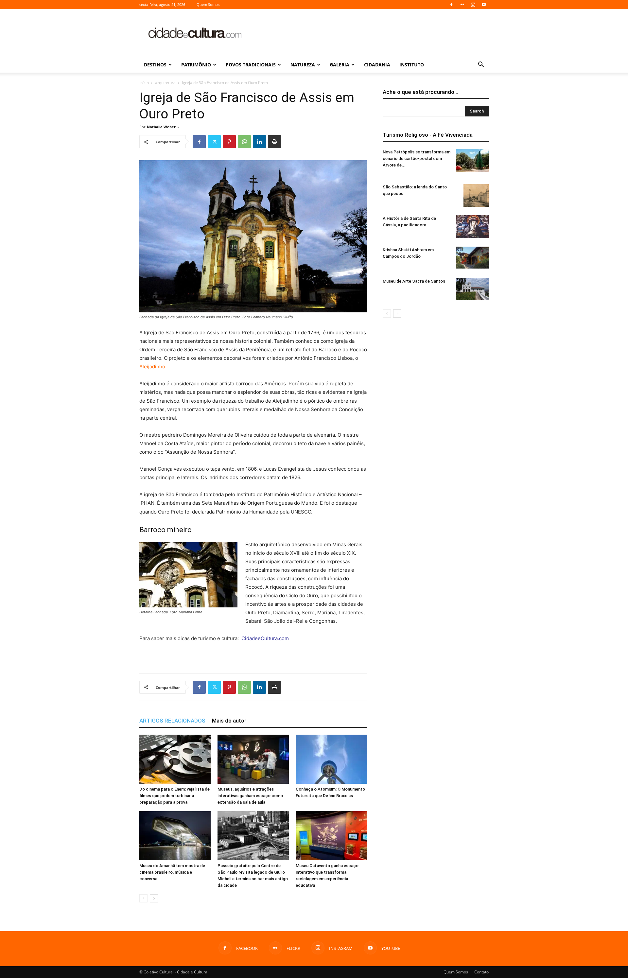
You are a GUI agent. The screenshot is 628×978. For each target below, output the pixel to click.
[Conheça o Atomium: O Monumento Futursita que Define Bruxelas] (331, 759)
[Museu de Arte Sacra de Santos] (472, 289)
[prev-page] (143, 898)
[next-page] (154, 898)
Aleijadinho (152, 366)
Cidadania (377, 64)
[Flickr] (462, 4)
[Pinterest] (229, 141)
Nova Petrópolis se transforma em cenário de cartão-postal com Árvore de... (416, 158)
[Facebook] (451, 4)
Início (144, 82)
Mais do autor (229, 720)
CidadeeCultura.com (265, 638)
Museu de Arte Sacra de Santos (414, 281)
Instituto (411, 64)
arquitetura (165, 82)
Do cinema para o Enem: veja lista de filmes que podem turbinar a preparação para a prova (174, 796)
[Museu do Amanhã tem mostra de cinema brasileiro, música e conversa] (175, 835)
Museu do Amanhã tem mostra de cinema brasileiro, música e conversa (172, 872)
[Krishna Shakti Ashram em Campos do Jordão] (472, 258)
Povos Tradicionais (251, 64)
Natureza (302, 64)
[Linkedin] (259, 141)
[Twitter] (214, 141)
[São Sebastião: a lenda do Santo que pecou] (476, 195)
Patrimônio (196, 64)
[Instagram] (473, 4)
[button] (481, 65)
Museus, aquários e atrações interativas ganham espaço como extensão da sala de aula (250, 796)
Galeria (339, 64)
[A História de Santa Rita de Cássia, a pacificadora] (472, 226)
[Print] (274, 141)
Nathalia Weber (161, 126)
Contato (481, 972)
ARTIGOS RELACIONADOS (172, 720)
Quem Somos (208, 4)
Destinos (155, 64)
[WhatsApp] (244, 141)
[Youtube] (484, 4)
